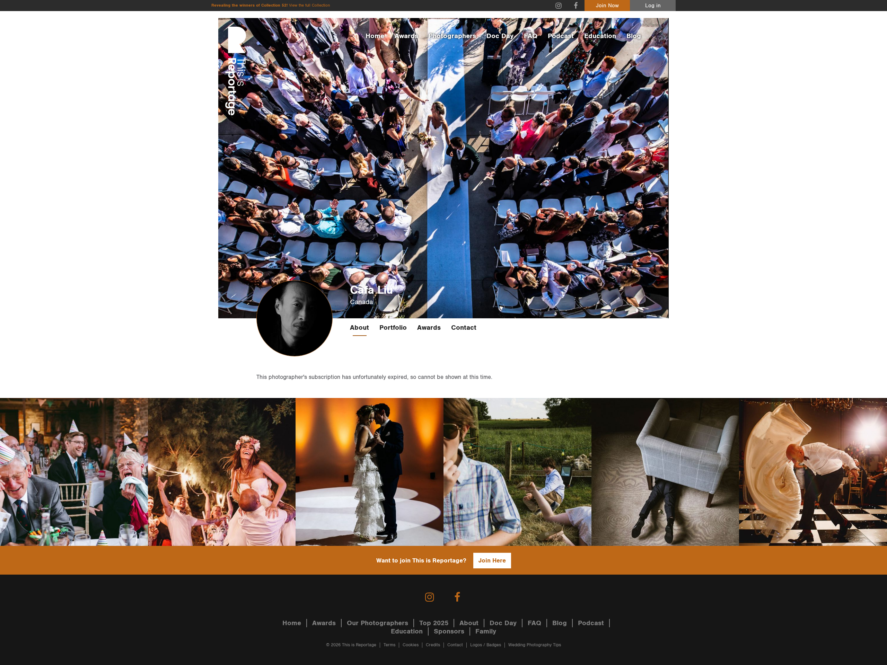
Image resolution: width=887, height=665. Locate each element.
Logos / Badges (485, 645)
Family (485, 631)
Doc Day (499, 36)
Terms (389, 645)
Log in (653, 5)
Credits (433, 645)
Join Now (607, 5)
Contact (463, 327)
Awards (406, 36)
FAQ (530, 36)
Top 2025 (433, 623)
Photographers (452, 36)
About (359, 327)
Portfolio (393, 327)
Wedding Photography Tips (534, 645)
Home (375, 36)
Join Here (492, 560)
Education (600, 36)
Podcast (561, 36)
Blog (633, 36)
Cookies (411, 645)
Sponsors (449, 631)
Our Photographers (377, 623)
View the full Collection (309, 5)
